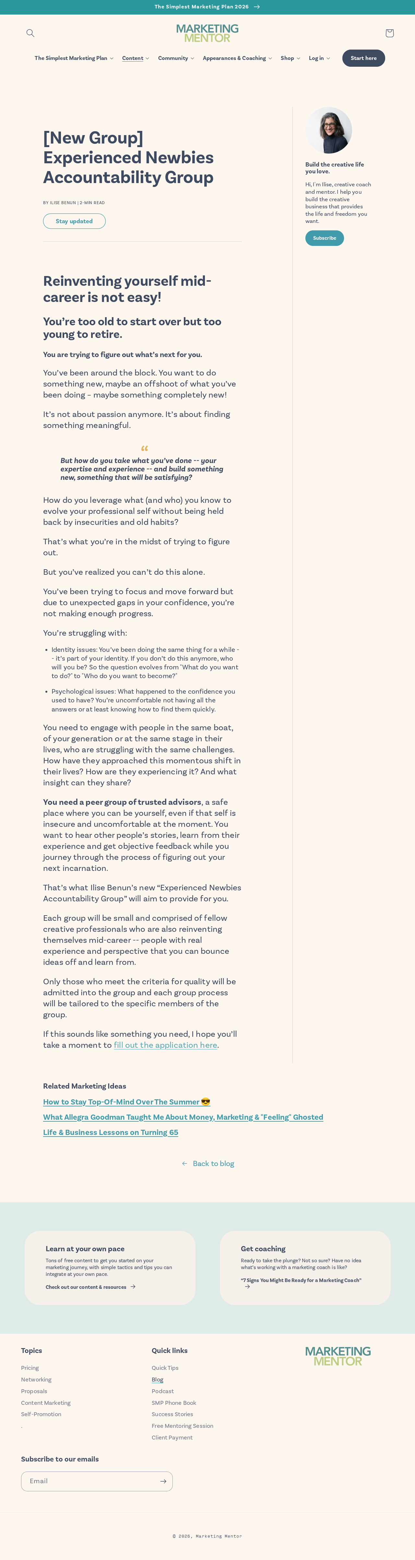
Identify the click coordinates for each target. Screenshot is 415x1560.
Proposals (34, 1391)
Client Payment (172, 1437)
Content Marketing (46, 1402)
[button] (30, 33)
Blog (157, 1379)
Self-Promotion (41, 1414)
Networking (36, 1379)
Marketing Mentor (219, 1535)
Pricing (30, 1367)
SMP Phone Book (174, 1402)
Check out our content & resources (86, 1287)
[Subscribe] (163, 1481)
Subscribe (324, 238)
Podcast (163, 1391)
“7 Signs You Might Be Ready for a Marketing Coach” (301, 1280)
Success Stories (172, 1414)
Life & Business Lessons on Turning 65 (110, 1132)
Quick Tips (165, 1367)
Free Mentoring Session (182, 1425)
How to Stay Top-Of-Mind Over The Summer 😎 (126, 1102)
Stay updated (74, 221)
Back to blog (213, 1163)
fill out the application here (165, 1045)
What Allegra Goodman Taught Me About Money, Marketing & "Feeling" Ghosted (183, 1117)
